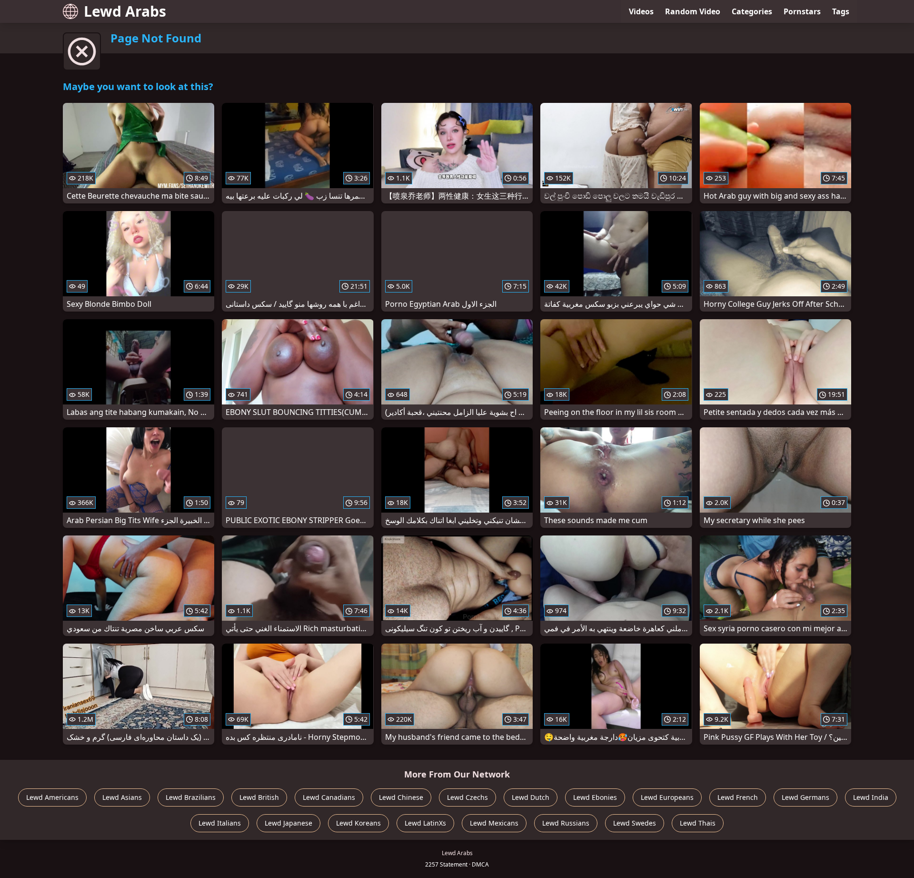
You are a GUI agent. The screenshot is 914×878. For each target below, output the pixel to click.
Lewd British (259, 797)
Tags (840, 11)
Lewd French (737, 797)
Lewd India (870, 797)
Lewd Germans (805, 797)
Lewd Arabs (125, 11)
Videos (641, 11)
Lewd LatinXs (425, 823)
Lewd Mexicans (494, 823)
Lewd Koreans (358, 823)
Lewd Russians (565, 823)
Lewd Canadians (329, 797)
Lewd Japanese (288, 823)
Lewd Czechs (467, 797)
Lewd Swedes (634, 823)
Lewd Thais (697, 823)
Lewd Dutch (530, 797)
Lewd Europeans (667, 797)
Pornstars (802, 11)
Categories (752, 11)
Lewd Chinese (401, 797)
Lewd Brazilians (191, 797)
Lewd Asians (122, 797)
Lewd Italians (220, 823)
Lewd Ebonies (595, 797)
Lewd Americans (52, 797)
